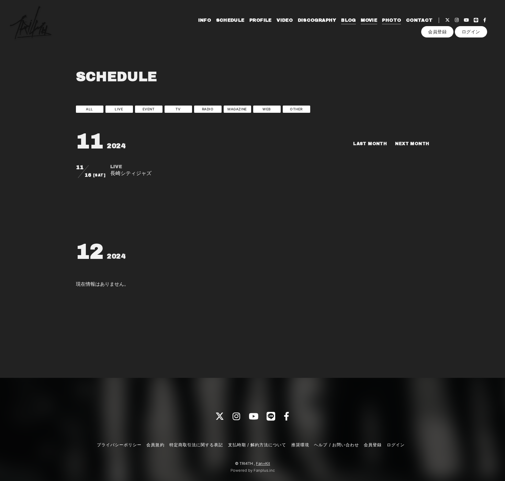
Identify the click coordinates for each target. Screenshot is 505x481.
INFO (204, 20)
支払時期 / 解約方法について (257, 444)
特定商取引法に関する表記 (196, 444)
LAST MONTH (370, 143)
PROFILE (260, 20)
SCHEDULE (230, 20)
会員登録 (437, 31)
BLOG (348, 20)
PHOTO (391, 20)
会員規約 (155, 444)
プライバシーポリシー (119, 444)
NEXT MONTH (412, 143)
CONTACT (419, 20)
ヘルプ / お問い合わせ (336, 444)
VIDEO (285, 20)
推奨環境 (300, 444)
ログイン (471, 31)
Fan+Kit (263, 463)
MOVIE (369, 20)
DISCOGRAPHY (317, 20)
